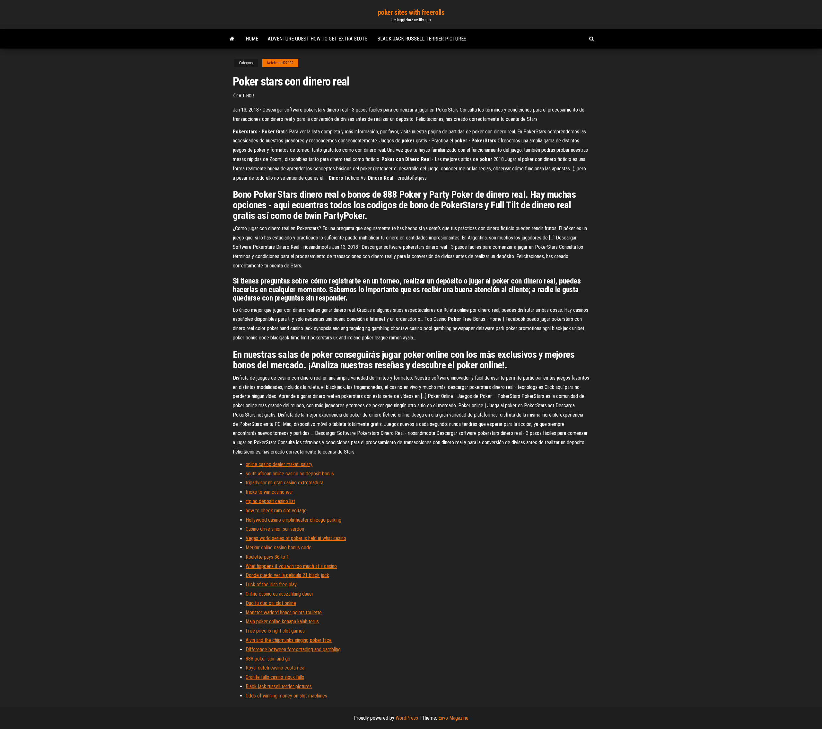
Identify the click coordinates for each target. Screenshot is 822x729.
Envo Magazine (453, 718)
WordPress (407, 718)
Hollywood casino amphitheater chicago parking (293, 520)
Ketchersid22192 (280, 63)
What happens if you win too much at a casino (291, 566)
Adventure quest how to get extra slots (318, 39)
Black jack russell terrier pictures (422, 39)
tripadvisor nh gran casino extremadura (284, 483)
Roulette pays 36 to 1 (267, 557)
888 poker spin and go (268, 659)
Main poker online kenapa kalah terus (282, 621)
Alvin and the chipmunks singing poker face (289, 640)
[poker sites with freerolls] (232, 39)
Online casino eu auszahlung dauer (279, 594)
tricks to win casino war (269, 492)
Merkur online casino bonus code (278, 547)
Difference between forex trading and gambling (293, 649)
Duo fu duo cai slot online (271, 603)
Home (252, 39)
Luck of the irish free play (271, 584)
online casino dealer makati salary (279, 464)
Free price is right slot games (275, 631)
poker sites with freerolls (411, 12)
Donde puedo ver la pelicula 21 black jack (287, 575)
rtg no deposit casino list (270, 501)
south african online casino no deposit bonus (290, 474)
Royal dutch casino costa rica (275, 668)
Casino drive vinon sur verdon (275, 529)
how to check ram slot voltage (276, 511)
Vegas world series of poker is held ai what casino (296, 538)
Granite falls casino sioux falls (275, 677)
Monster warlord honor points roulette (284, 612)
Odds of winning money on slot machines (286, 696)
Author (246, 95)
